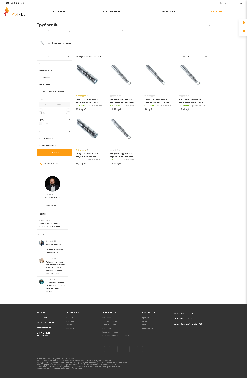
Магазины (106, 317)
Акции (144, 321)
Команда (70, 321)
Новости (41, 213)
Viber (140, 349)
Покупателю (149, 312)
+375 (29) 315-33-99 (14, 3)
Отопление (42, 317)
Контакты (70, 328)
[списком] (202, 56)
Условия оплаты (109, 325)
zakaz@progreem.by (183, 318)
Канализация (44, 328)
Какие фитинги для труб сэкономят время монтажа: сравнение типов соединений (55, 248)
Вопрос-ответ (148, 328)
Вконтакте (100, 349)
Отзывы (69, 325)
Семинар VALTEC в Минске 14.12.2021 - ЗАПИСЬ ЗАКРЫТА (51, 224)
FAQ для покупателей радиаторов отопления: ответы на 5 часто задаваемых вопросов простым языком (56, 267)
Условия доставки (109, 321)
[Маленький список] (184, 56)
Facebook (107, 349)
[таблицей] (206, 56)
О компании (73, 312)
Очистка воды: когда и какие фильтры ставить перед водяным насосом (55, 287)
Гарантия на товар (110, 332)
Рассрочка (106, 328)
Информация (109, 312)
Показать (54, 152)
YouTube (127, 349)
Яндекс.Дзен (146, 349)
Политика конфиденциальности (115, 335)
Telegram (120, 349)
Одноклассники (133, 349)
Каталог (41, 312)
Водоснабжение (45, 322)
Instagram (113, 349)
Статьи (40, 234)
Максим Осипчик (52, 197)
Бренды (145, 317)
